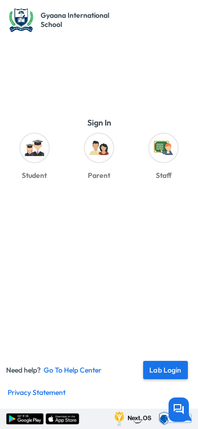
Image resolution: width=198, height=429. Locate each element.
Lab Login (165, 370)
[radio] (34, 159)
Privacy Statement (36, 392)
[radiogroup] (99, 159)
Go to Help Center (73, 370)
